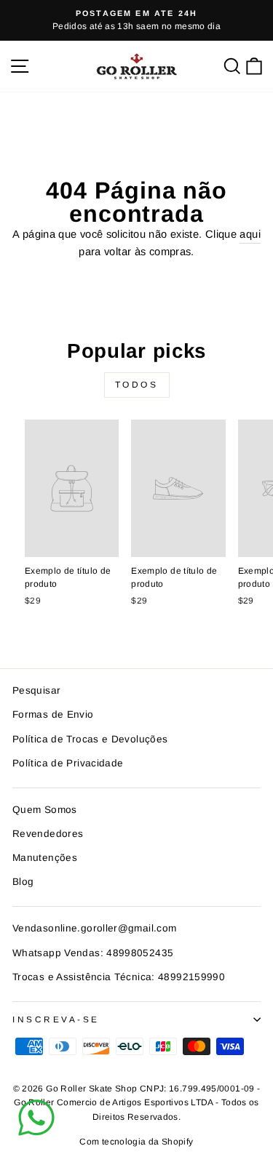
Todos (137, 385)
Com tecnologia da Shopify (136, 1142)
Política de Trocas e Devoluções (89, 739)
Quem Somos (44, 809)
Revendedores (47, 833)
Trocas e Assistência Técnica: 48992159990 (118, 976)
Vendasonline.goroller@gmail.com (94, 928)
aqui (250, 234)
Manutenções (44, 857)
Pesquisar (36, 690)
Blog (22, 881)
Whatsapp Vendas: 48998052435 (92, 952)
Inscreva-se (56, 1019)
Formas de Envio (53, 714)
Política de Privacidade (67, 763)
